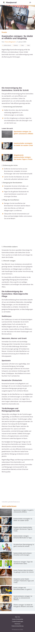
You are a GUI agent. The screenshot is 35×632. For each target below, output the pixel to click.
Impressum (17, 623)
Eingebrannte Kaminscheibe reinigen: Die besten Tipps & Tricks (23, 157)
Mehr (28, 45)
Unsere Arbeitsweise (17, 619)
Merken (16, 45)
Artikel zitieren (7, 45)
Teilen (22, 45)
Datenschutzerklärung (17, 626)
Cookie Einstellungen (17, 621)
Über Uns (17, 617)
